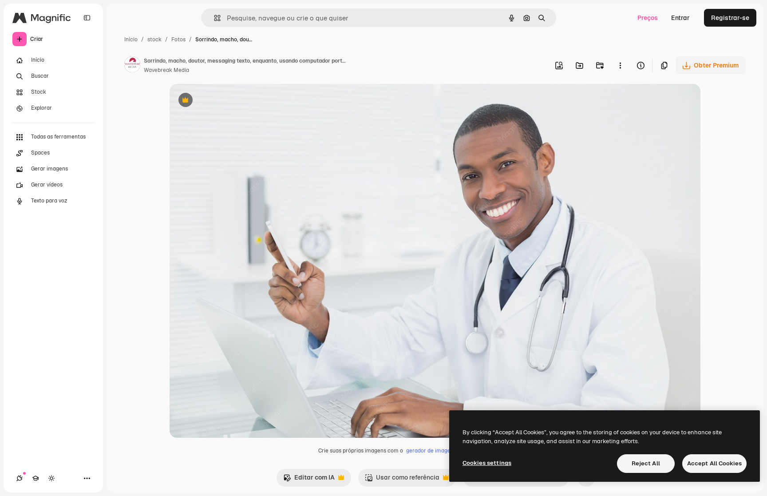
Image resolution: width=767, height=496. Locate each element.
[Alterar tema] (51, 478)
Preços (647, 18)
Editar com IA (309, 479)
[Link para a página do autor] (132, 65)
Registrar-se (730, 18)
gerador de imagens (431, 450)
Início (131, 39)
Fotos (178, 39)
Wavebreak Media (166, 70)
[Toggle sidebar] (87, 18)
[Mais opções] (620, 65)
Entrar (680, 18)
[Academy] (35, 478)
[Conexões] (19, 478)
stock (154, 39)
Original (226, 101)
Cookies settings (487, 463)
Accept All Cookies (714, 463)
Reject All (646, 463)
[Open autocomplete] (214, 18)
